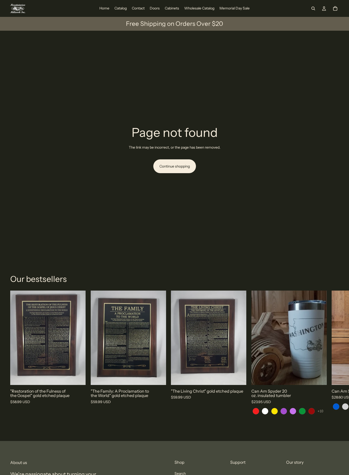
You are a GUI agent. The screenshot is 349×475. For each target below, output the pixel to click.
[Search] (313, 8)
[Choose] (318, 377)
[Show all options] (320, 411)
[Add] (77, 377)
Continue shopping (174, 166)
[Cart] (335, 8)
